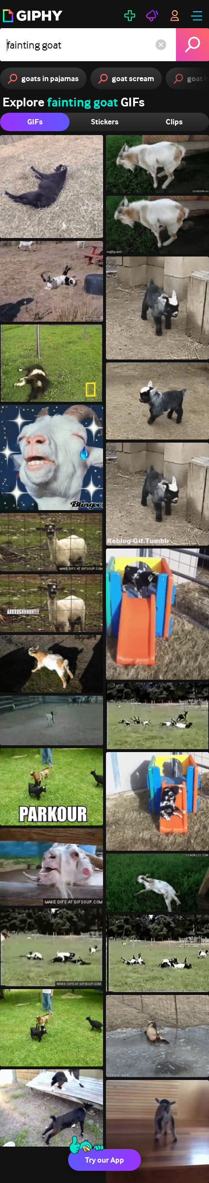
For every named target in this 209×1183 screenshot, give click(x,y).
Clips (174, 121)
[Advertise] (152, 15)
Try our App (104, 1160)
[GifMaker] (130, 15)
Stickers (105, 121)
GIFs (35, 121)
